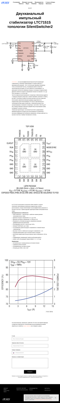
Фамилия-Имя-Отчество (18, 343)
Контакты (48, 3)
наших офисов (27, 326)
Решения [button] (33, 3)
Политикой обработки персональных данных (43, 399)
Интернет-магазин (27, 2)
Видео (27, 3)
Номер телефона (16, 349)
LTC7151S (14, 81)
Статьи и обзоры (50, 2)
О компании (16, 2)
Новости (21, 3)
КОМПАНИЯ (6, 388)
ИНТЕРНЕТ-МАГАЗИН (21, 388)
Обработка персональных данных (22, 389)
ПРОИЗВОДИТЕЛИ (33, 388)
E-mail (13, 336)
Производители (39, 2)
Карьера (41, 3)
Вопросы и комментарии (18, 356)
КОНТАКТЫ (47, 388)
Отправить (30, 371)
